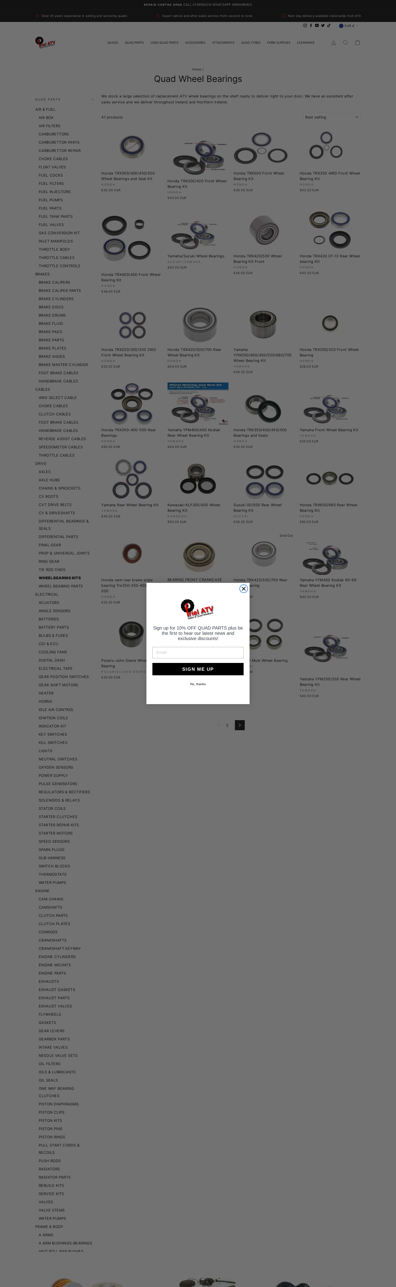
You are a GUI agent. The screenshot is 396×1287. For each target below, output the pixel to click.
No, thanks (198, 684)
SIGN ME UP (198, 669)
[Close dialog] (244, 589)
